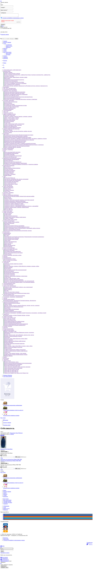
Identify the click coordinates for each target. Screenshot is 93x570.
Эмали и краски (7, 360)
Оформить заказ (4, 567)
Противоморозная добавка (9, 258)
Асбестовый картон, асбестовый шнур (12, 69)
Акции (4, 49)
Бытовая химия (6, 71)
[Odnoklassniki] (3, 516)
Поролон (5, 256)
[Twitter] (3, 518)
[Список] (2, 435)
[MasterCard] (5, 527)
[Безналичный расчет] (5, 532)
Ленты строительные (8, 186)
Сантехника (6, 262)
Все (13, 434)
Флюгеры (5, 327)
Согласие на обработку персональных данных (13, 17)
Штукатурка (6, 358)
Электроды (5, 359)
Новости (5, 48)
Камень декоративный (8, 148)
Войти (2, 551)
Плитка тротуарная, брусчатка (10, 249)
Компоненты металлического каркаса (12, 158)
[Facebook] (3, 515)
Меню (4, 62)
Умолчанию (12, 433)
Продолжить (3, 566)
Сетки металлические (8, 284)
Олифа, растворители (8, 212)
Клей (4, 150)
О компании (9, 44)
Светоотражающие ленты (9, 283)
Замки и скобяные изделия (9, 114)
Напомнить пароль (5, 552)
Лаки (4, 176)
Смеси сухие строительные (9, 285)
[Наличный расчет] (5, 529)
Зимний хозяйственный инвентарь (11, 128)
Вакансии (8, 47)
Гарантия (5, 57)
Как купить (8, 53)
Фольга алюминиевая (8, 328)
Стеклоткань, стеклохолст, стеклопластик (13, 296)
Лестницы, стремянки (8, 192)
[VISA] (5, 525)
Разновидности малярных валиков (11, 415)
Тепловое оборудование (8, 299)
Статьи (5, 50)
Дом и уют (5, 111)
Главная (5, 41)
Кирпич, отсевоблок (8, 149)
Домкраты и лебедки (8, 112)
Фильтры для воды (7, 326)
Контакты (5, 58)
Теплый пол (6, 314)
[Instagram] (3, 519)
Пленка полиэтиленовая (9, 247)
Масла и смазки (7, 193)
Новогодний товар (7, 211)
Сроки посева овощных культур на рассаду (13, 410)
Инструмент (6, 133)
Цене (17, 433)
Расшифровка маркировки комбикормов (12, 405)
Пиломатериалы (7, 233)
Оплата (5, 55)
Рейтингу (20, 433)
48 (11, 434)
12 (9, 434)
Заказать (3, 24)
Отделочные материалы (8, 220)
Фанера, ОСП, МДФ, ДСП (9, 317)
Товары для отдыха (7, 316)
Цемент (5, 357)
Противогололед (7, 257)
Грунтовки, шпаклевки (8, 100)
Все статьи (3, 417)
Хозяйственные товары (8, 330)
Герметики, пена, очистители (10, 90)
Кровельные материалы (8, 165)
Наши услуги (9, 46)
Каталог (5, 60)
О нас (4, 43)
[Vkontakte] (3, 514)
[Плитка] (1, 435)
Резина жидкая (6, 261)
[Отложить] (2, 458)
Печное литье (6, 231)
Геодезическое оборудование (10, 89)
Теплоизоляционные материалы (10, 301)
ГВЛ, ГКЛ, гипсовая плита (9, 88)
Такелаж (5, 298)
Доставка (8, 54)
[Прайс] (3, 435)
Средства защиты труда (8, 294)
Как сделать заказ (7, 52)
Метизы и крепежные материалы (11, 195)
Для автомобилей (7, 110)
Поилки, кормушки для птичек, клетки (12, 255)
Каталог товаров (7, 42)
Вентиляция (6, 87)
